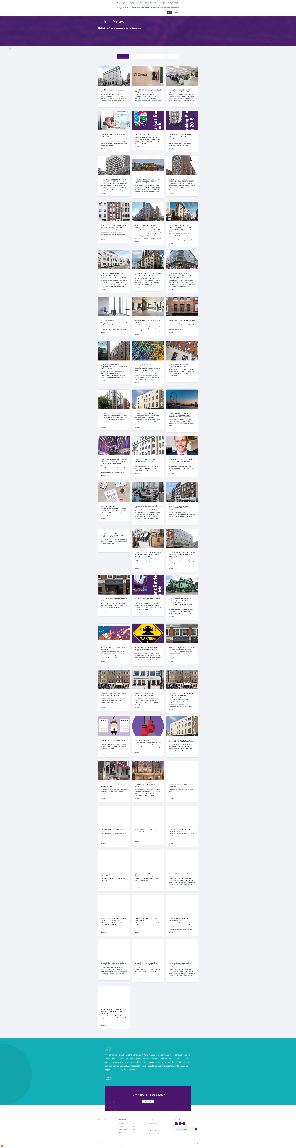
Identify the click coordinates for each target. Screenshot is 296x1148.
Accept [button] (169, 12)
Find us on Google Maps (154, 1130)
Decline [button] (176, 12)
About (133, 1123)
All (123, 56)
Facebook (176, 1123)
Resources (134, 1132)
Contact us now (148, 1101)
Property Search (122, 1129)
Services (121, 1126)
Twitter (180, 1123)
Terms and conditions (184, 1143)
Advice (136, 56)
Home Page (121, 1123)
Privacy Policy (194, 1143)
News (172, 56)
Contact (133, 1129)
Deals (160, 56)
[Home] (104, 1119)
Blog (148, 56)
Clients (120, 1132)
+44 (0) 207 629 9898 (154, 1133)
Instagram (183, 1123)
